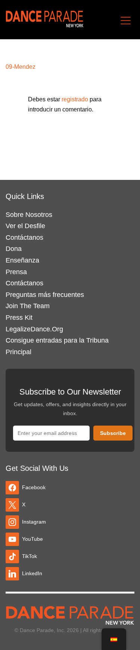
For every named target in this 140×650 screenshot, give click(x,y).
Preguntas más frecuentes (45, 294)
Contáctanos (24, 237)
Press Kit (19, 317)
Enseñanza (22, 260)
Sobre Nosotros (29, 214)
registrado (76, 99)
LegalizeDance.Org (34, 329)
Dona (14, 248)
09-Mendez (20, 67)
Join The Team (28, 306)
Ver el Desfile (25, 226)
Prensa (16, 272)
